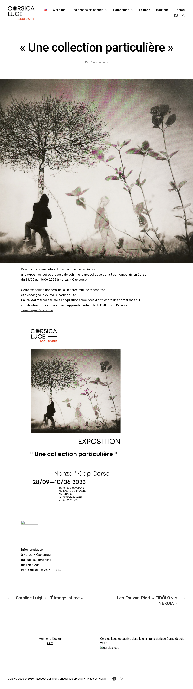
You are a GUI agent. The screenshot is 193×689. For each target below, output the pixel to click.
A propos (59, 10)
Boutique (162, 10)
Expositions (121, 10)
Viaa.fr (102, 678)
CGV (50, 643)
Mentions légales (50, 638)
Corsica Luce (99, 62)
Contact (180, 10)
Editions (144, 10)
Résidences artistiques (87, 10)
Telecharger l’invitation (37, 310)
